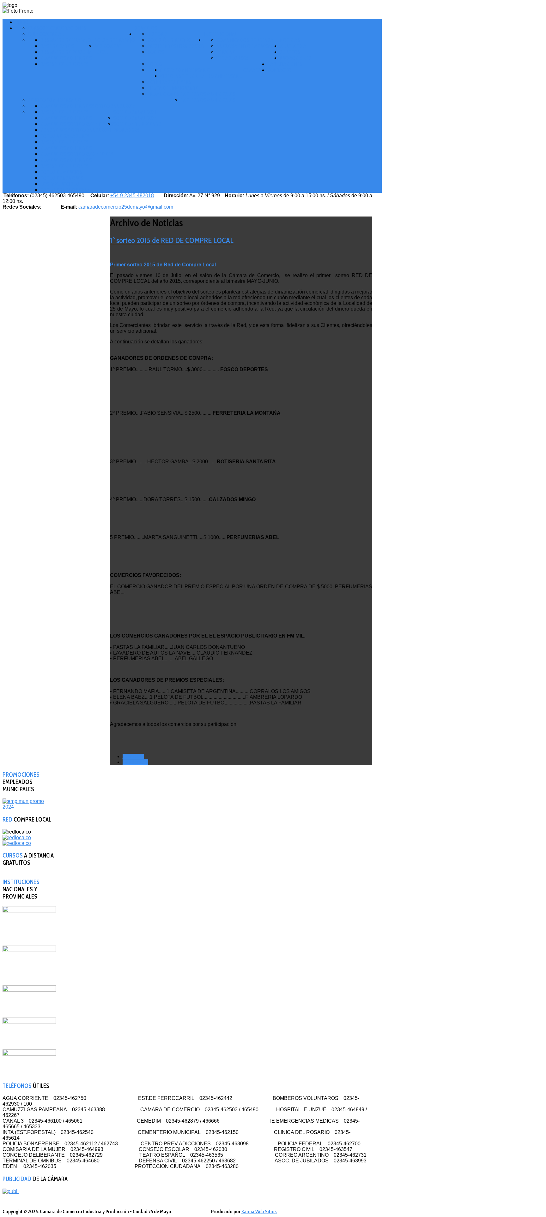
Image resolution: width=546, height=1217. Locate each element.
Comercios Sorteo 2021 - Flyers (76, 124)
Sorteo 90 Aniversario (54, 100)
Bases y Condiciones (64, 64)
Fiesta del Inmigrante (172, 88)
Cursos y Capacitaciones (57, 28)
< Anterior (133, 756)
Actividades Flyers (169, 82)
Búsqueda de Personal (67, 52)
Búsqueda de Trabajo (65, 40)
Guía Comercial (46, 34)
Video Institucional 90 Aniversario (201, 76)
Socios (155, 52)
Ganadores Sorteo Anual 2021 (75, 130)
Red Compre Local (107, 49)
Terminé (225, 52)
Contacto (279, 70)
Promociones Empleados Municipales (191, 94)
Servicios (146, 28)
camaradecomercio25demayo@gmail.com (125, 207)
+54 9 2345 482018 (132, 195)
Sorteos (290, 52)
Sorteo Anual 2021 (134, 112)
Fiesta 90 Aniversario (185, 70)
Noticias (290, 40)
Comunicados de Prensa (244, 40)
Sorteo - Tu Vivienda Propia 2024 (137, 127)
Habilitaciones (284, 64)
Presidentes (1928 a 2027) (175, 46)
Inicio (21, 22)
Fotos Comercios (61, 172)
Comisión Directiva (169, 40)
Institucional (220, 34)
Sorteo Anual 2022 (135, 118)
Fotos (154, 64)
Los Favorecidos (60, 184)
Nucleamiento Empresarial (248, 46)
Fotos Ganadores (61, 178)
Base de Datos (57, 46)
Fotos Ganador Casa (65, 190)
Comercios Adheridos (66, 58)
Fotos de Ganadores (65, 136)
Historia (157, 34)
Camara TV (255, 70)
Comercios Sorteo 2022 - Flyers (77, 154)
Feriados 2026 (232, 58)
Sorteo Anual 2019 (113, 106)
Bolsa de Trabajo (114, 40)
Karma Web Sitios (259, 1211)
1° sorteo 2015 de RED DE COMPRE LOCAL (172, 240)
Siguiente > (135, 762)
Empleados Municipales (207, 100)
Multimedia (293, 46)
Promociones (296, 58)
